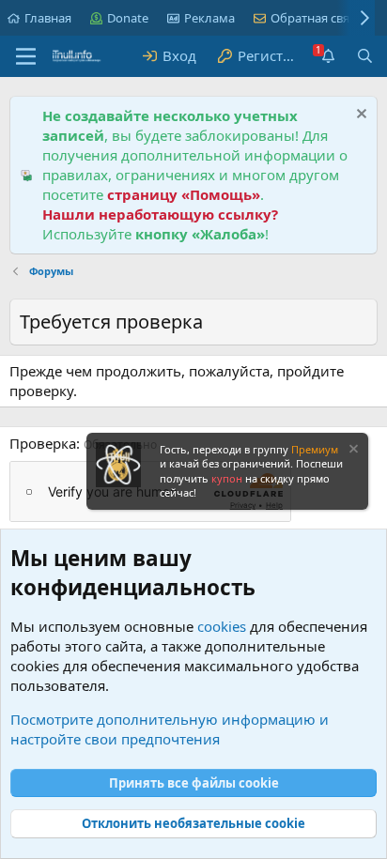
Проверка (42, 443)
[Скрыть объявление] (359, 116)
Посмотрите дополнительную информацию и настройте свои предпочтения (169, 729)
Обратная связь (317, 17)
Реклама (209, 17)
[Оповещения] (327, 55)
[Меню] (26, 56)
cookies (221, 626)
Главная (47, 17)
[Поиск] (365, 55)
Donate (127, 17)
